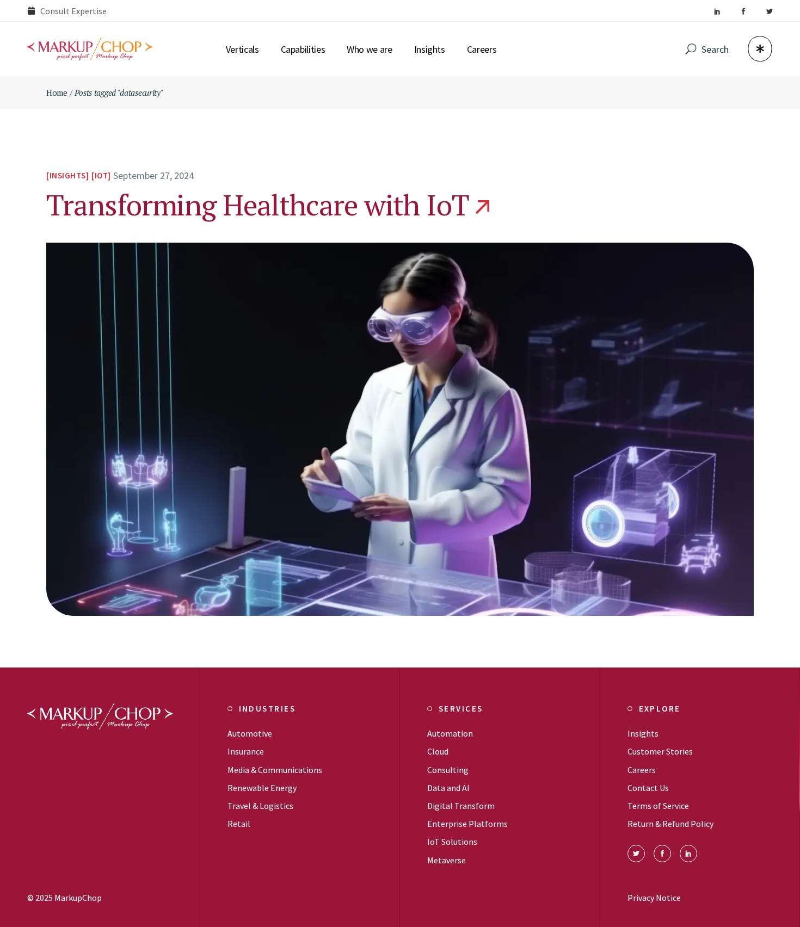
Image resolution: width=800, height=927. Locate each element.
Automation (450, 733)
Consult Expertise (73, 10)
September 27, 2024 (153, 175)
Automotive (249, 733)
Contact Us (648, 787)
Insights (68, 175)
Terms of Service (658, 805)
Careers (641, 769)
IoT (101, 175)
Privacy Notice (654, 897)
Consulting (448, 769)
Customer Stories (660, 751)
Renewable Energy (262, 787)
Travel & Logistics (260, 805)
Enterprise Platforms (467, 823)
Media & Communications (274, 769)
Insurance (245, 751)
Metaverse (446, 860)
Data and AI (448, 787)
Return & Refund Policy (670, 823)
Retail (238, 823)
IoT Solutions (452, 841)
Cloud (437, 751)
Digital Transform (461, 805)
